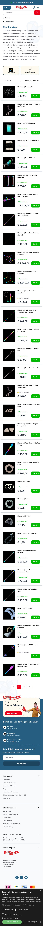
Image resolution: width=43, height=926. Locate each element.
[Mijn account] (34, 8)
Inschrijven (21, 764)
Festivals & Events (9, 786)
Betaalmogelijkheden (10, 814)
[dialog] (21, 907)
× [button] (40, 891)
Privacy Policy (8, 827)
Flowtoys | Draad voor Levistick (28, 140)
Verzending (7, 811)
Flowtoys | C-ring (23, 499)
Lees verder (36, 902)
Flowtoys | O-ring (23, 481)
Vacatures (6, 798)
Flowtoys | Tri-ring (23, 516)
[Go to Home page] (21, 7)
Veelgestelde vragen (10, 792)
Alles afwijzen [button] (32, 922)
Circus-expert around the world (14, 795)
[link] (13, 687)
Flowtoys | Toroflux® (24, 87)
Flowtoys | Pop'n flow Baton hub (28, 368)
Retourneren (7, 821)
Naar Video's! (12, 713)
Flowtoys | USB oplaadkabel (27, 533)
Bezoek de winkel (9, 783)
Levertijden (7, 818)
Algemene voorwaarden (11, 824)
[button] (21, 918)
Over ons (6, 780)
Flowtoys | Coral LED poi (26, 158)
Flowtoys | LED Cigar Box (26, 123)
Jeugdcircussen (8, 789)
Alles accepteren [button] (12, 922)
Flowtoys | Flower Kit (24, 608)
